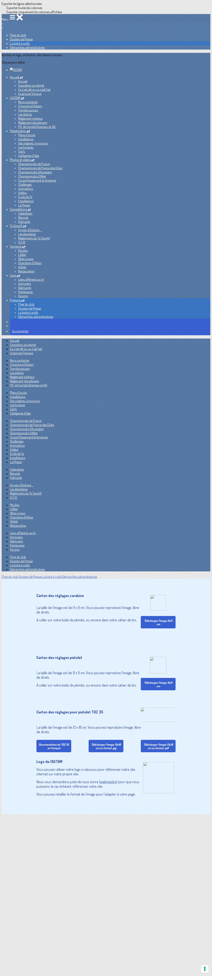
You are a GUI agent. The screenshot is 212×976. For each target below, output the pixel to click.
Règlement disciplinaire (32, 123)
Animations (25, 189)
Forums (23, 296)
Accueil (22, 81)
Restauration (26, 271)
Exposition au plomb (31, 85)
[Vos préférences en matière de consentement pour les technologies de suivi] (205, 969)
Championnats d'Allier (32, 176)
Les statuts (25, 114)
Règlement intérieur (30, 118)
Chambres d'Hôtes (29, 263)
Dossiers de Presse (21, 39)
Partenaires (25, 292)
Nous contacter (28, 102)
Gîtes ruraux (26, 259)
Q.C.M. (22, 242)
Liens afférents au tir (31, 279)
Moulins (23, 251)
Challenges (25, 184)
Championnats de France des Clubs (40, 168)
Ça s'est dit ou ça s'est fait (34, 90)
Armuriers (24, 284)
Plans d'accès (26, 135)
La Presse (24, 205)
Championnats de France (34, 164)
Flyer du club (18, 35)
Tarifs (21, 151)
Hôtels (22, 267)
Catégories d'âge (28, 156)
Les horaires (25, 147)
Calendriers (25, 213)
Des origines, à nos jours (33, 143)
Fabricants (24, 288)
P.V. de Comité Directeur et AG (36, 127)
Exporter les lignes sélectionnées (22, 4)
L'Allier (22, 255)
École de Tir (25, 197)
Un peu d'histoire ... (30, 230)
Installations (26, 139)
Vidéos (22, 193)
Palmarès (24, 222)
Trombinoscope (28, 110)
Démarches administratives (27, 47)
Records (23, 218)
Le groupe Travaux (29, 94)
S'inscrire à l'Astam (30, 106)
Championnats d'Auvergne (35, 172)
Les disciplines (27, 234)
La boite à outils (20, 43)
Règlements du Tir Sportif (34, 238)
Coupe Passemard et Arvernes (37, 180)
